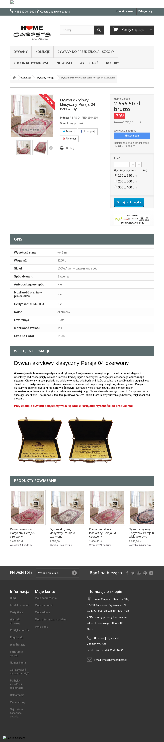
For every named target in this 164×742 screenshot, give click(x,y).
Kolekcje (42, 52)
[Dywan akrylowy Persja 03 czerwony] (107, 507)
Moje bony (41, 626)
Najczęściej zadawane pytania (16, 713)
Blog (13, 597)
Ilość (117, 158)
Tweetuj (70, 131)
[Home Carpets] (32, 32)
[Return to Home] (14, 77)
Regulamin (16, 637)
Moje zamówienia (46, 597)
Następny (51, 148)
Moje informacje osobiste (50, 619)
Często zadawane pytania (55, 11)
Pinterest (70, 138)
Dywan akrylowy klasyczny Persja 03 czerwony (102, 533)
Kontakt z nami (125, 11)
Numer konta (18, 662)
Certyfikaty (16, 612)
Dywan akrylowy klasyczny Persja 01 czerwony (23, 533)
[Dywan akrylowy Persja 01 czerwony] (28, 507)
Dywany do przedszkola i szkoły (85, 52)
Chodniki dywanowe (31, 63)
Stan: (63, 123)
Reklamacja (17, 694)
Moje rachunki (44, 605)
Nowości (64, 63)
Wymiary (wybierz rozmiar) (131, 170)
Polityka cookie (19, 630)
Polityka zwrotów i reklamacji (16, 684)
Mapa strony (17, 702)
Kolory (112, 63)
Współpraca (17, 644)
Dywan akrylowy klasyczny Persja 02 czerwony (63, 533)
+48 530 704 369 (24, 11)
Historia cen (132, 135)
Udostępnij (88, 131)
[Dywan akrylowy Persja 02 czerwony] (67, 507)
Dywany (21, 52)
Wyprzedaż (89, 63)
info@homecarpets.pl (114, 659)
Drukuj (70, 148)
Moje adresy (42, 612)
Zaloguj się (145, 11)
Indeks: (64, 117)
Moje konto (45, 591)
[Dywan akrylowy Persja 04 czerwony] (23, 147)
